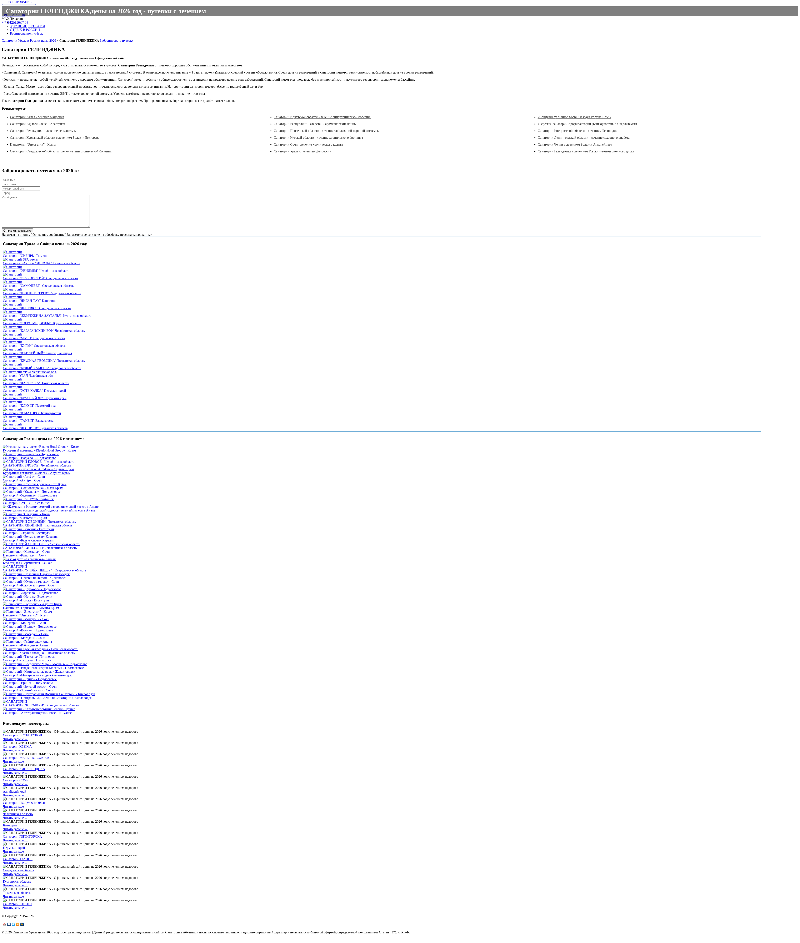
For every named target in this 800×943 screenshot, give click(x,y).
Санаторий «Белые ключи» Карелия (28, 540)
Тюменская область (16, 892)
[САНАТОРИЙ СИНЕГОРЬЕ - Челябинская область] (41, 544)
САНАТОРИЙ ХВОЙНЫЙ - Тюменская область (37, 525)
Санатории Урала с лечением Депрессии (302, 151)
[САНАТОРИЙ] (15, 566)
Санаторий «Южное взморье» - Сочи (29, 585)
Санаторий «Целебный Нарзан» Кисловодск (34, 578)
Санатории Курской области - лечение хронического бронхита (318, 137)
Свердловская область (18, 870)
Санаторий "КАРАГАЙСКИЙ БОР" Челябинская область (44, 330)
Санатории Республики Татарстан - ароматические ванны (315, 124)
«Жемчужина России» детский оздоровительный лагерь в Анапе (49, 510)
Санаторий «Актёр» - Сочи (22, 480)
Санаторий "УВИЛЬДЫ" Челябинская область (36, 270)
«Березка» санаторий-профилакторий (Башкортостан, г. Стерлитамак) (587, 124)
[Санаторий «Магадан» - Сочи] (26, 634)
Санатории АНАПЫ (17, 904)
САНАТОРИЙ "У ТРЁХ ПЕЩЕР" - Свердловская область (44, 570)
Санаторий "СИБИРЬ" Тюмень (25, 255)
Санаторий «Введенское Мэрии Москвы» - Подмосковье (43, 668)
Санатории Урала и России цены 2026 (29, 40)
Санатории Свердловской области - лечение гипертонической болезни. (61, 151)
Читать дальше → (15, 739)
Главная (15, 22)
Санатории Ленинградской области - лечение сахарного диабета (584, 137)
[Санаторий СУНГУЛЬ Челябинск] (28, 499)
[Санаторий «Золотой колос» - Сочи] (30, 686)
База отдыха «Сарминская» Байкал (27, 563)
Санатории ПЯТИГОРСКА (22, 836)
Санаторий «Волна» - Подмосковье (28, 630)
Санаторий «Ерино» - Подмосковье (28, 683)
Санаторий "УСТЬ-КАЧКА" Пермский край (34, 390)
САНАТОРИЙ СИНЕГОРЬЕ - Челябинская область (40, 548)
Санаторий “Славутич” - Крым (25, 518)
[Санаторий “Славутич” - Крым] (26, 514)
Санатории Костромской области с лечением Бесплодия (577, 130)
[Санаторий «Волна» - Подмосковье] (29, 626)
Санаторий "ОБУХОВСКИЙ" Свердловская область (40, 278)
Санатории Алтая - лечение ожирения (37, 117)
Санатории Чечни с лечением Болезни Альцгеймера (575, 144)
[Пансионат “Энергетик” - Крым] (27, 611)
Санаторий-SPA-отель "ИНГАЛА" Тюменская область (41, 263)
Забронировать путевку (117, 40)
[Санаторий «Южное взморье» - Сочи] (31, 581)
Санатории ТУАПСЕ (17, 859)
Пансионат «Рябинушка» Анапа (26, 645)
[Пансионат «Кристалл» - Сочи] (26, 551)
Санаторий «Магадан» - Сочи (24, 638)
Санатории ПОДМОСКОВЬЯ (24, 803)
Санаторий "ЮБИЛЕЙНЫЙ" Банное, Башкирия (37, 353)
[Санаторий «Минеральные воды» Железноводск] (39, 671)
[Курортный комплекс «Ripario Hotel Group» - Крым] (41, 446)
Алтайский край (14, 791)
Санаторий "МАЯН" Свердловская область (34, 338)
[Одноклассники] (18, 924)
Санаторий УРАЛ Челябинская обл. (28, 375)
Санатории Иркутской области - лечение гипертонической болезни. (322, 117)
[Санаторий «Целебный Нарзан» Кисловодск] (36, 574)
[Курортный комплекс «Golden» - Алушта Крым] (38, 469)
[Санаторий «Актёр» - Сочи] (24, 476)
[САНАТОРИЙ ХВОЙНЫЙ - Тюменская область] (39, 521)
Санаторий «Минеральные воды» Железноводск (37, 675)
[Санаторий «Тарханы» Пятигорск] (29, 656)
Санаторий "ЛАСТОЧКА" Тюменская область (36, 383)
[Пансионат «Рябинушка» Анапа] (27, 641)
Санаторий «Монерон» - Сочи (24, 623)
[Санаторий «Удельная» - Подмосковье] (31, 491)
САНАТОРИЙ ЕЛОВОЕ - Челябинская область (37, 465)
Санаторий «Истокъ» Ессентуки (26, 600)
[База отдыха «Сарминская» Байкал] (29, 559)
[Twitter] (13, 924)
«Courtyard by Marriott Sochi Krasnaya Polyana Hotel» (574, 117)
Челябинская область (18, 814)
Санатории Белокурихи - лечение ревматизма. (43, 130)
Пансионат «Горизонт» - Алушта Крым (31, 608)
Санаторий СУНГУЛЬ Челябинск (26, 503)
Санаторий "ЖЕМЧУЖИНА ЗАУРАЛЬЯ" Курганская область (47, 315)
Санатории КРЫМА (17, 746)
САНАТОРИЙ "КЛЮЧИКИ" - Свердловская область (41, 705)
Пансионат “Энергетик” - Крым (33, 144)
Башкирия (10, 825)
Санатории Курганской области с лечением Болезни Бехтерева (54, 137)
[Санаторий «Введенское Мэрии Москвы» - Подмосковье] (45, 664)
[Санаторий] (12, 252)
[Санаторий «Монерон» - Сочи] (26, 619)
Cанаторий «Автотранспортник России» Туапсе (37, 713)
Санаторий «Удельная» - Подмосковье (30, 495)
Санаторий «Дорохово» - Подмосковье (30, 593)
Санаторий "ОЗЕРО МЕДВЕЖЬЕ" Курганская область (42, 323)
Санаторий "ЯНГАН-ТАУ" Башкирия (29, 300)
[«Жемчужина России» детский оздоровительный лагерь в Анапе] (51, 506)
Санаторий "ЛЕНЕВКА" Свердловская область (37, 308)
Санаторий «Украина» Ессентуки (27, 533)
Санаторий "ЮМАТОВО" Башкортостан (32, 413)
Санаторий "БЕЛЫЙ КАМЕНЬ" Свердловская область (42, 368)
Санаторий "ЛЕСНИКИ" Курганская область (35, 428)
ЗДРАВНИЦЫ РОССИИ (27, 26)
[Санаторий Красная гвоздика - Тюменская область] (40, 649)
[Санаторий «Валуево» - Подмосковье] (31, 454)
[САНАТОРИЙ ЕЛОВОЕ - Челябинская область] (38, 461)
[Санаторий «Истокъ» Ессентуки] (27, 596)
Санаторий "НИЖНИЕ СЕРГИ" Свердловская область (42, 293)
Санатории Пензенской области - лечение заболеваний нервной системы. (326, 130)
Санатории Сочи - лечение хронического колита (308, 144)
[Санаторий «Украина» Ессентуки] (28, 529)
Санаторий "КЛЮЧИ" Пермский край (30, 405)
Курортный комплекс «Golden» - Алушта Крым (36, 473)
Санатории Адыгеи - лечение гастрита (37, 124)
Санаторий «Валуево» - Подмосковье (29, 458)
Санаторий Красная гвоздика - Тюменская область (39, 653)
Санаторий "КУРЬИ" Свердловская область (34, 345)
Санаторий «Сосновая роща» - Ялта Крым (33, 488)
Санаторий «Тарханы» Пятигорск (27, 660)
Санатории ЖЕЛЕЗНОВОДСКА (26, 758)
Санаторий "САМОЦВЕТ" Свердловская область (38, 285)
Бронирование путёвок (26, 33)
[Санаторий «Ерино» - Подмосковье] (30, 679)
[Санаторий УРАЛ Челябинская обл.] (30, 372)
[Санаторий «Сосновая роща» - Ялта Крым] (34, 484)
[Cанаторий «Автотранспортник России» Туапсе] (39, 709)
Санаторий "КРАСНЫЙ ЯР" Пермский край (34, 398)
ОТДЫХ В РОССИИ (25, 29)
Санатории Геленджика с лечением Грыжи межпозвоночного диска (586, 151)
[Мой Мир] (22, 924)
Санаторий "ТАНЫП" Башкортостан (29, 420)
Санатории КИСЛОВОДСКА (24, 769)
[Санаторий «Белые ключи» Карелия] (30, 536)
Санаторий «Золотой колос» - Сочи (28, 690)
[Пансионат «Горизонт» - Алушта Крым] (32, 604)
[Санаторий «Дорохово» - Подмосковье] (32, 589)
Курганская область (17, 881)
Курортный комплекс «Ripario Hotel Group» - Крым (39, 450)
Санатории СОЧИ (16, 780)
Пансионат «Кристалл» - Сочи (24, 555)
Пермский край (14, 847)
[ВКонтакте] (9, 924)
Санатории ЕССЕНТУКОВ (22, 735)
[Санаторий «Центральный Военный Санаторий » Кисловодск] (49, 694)
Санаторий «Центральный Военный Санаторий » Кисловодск (47, 698)
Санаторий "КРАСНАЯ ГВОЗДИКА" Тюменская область (44, 360)
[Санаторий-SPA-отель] (20, 259)
